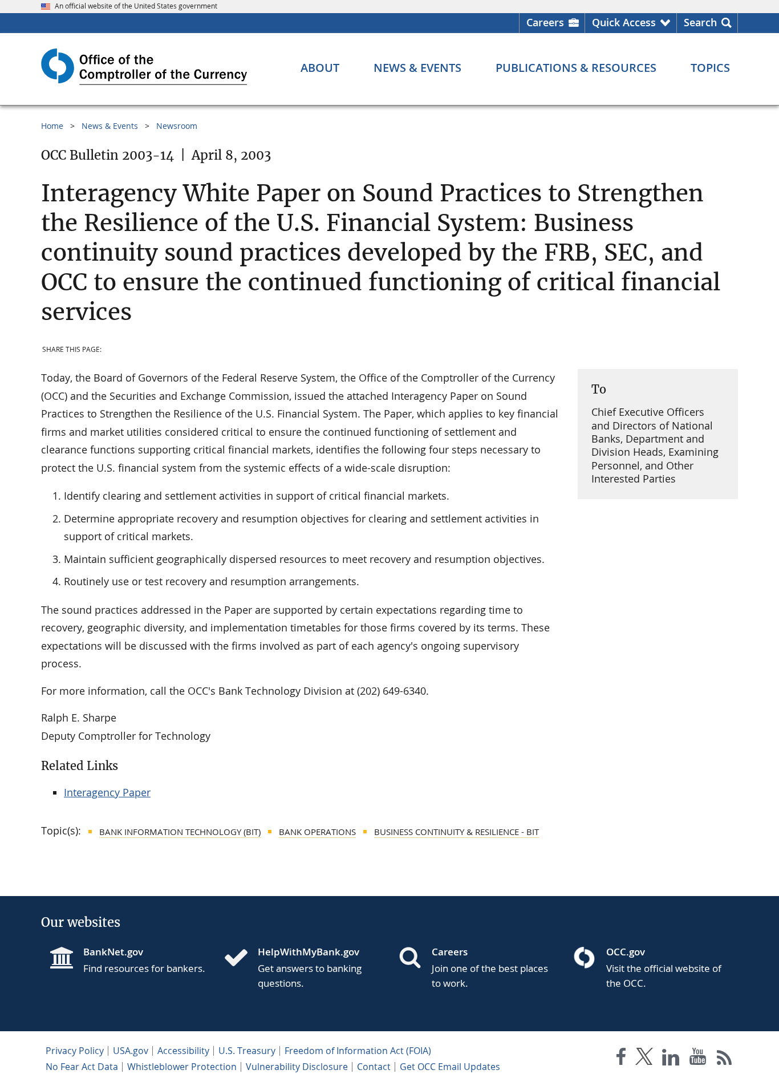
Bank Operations (317, 831)
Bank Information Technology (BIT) (180, 831)
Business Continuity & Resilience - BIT (456, 831)
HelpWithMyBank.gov (308, 951)
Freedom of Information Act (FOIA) (358, 1050)
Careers (545, 22)
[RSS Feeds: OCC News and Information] (724, 1059)
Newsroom (176, 125)
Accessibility (183, 1050)
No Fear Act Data (82, 1066)
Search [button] (700, 22)
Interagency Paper (107, 792)
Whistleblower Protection (182, 1066)
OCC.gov (625, 951)
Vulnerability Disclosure (297, 1066)
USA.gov (130, 1050)
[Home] (241, 959)
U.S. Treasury (246, 1050)
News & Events (110, 125)
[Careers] (415, 959)
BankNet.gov (113, 951)
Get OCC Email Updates (450, 1066)
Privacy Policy (75, 1050)
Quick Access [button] (624, 22)
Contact (374, 1066)
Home (52, 125)
